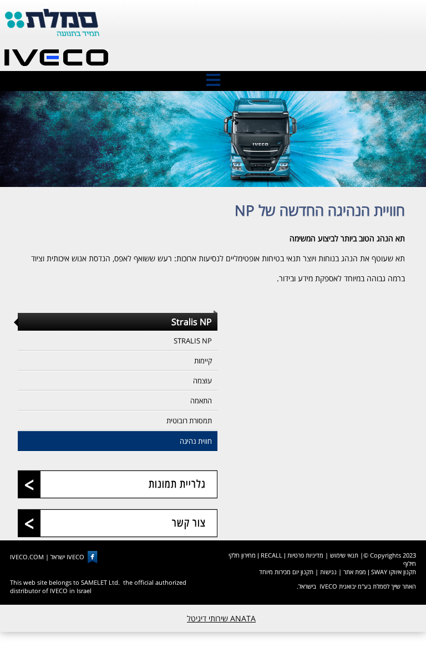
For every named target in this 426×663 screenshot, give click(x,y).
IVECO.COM (27, 557)
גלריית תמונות (177, 484)
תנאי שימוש (344, 555)
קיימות (203, 361)
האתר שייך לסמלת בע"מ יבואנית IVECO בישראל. (356, 586)
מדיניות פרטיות (305, 555)
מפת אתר (354, 572)
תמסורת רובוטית (189, 421)
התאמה (201, 401)
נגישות (328, 572)
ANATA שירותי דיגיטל (221, 618)
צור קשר (189, 522)
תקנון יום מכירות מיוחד (286, 572)
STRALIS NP (193, 341)
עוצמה (202, 381)
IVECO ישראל (67, 557)
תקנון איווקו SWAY (393, 572)
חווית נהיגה (196, 441)
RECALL (271, 555)
